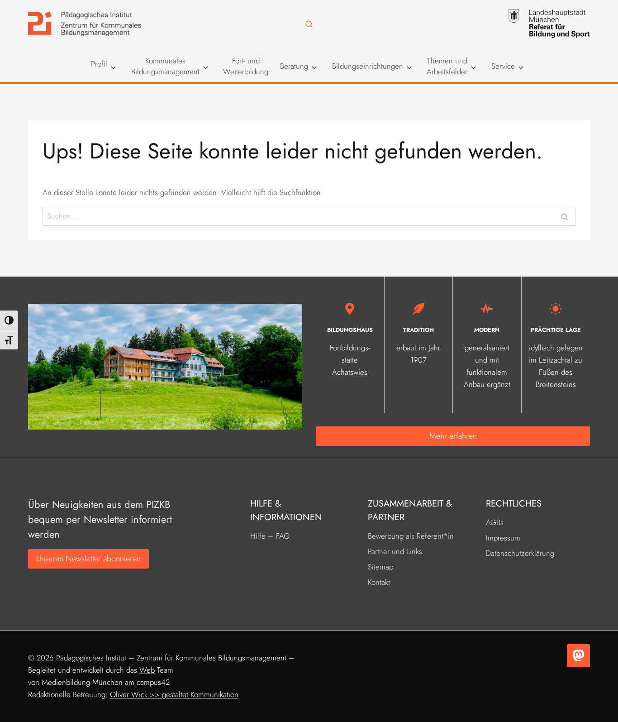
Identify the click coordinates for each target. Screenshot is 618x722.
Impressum (503, 537)
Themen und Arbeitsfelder (447, 66)
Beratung (294, 66)
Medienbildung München (82, 682)
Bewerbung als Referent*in (411, 536)
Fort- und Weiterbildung (245, 66)
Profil (99, 64)
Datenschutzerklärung (520, 553)
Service (503, 66)
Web (147, 670)
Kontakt (379, 582)
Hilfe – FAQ (270, 536)
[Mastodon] (578, 655)
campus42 (153, 682)
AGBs (495, 522)
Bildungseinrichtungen (367, 66)
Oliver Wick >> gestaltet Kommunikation (174, 694)
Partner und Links (395, 551)
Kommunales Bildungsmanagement (165, 66)
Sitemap (380, 566)
